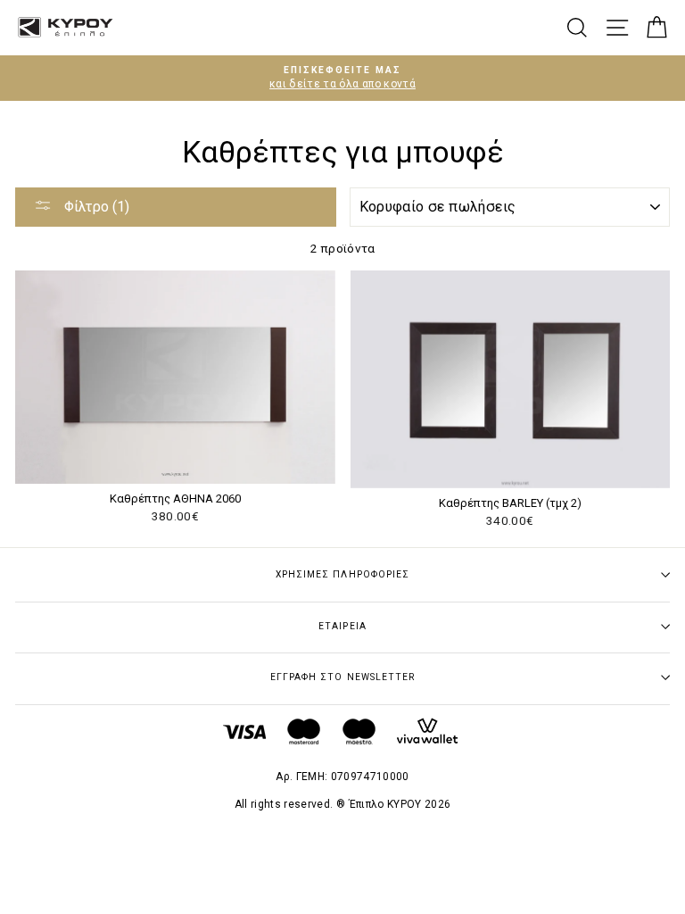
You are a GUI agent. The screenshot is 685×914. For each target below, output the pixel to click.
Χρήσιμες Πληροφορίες (342, 574)
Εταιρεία (342, 626)
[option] (342, 78)
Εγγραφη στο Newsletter (342, 677)
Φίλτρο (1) (95, 206)
